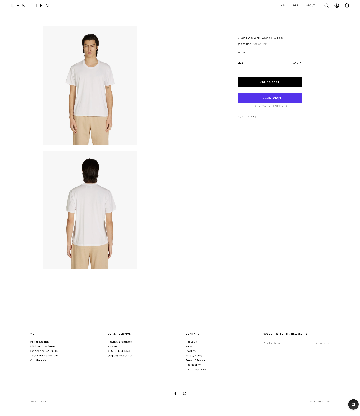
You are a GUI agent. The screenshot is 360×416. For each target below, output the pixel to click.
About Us (191, 341)
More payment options (270, 106)
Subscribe (323, 343)
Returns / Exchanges (120, 341)
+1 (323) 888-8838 (119, 350)
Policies (112, 346)
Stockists (191, 350)
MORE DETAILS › (248, 116)
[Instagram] (184, 393)
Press (189, 346)
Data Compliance (196, 369)
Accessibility (193, 364)
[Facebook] (175, 393)
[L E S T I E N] (30, 5)
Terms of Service (195, 360)
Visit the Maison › (40, 360)
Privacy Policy (194, 355)
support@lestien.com (120, 355)
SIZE (241, 62)
